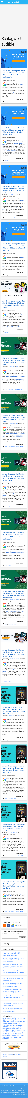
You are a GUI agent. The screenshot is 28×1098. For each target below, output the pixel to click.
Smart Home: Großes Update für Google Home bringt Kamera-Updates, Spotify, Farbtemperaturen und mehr (12, 991)
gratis (23, 1030)
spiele (19, 1035)
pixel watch (21, 1033)
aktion (5, 102)
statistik (4, 1037)
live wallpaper (7, 1033)
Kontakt (11, 1054)
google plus (19, 1030)
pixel (14, 1033)
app (3, 1020)
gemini (4, 1021)
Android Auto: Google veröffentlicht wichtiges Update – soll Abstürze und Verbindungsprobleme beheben (13, 985)
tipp (12, 1037)
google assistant (13, 1025)
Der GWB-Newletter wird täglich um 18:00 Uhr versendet (12, 933)
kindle (20, 389)
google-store (5, 1025)
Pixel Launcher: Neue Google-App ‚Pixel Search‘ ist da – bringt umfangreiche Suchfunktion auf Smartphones (12, 953)
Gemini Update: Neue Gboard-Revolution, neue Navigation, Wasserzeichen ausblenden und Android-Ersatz (13, 972)
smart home (14, 1035)
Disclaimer (4, 1056)
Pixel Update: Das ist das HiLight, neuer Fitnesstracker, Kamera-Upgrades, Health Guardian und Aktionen (13, 966)
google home (4, 1028)
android (14, 1018)
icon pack (5, 1032)
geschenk (10, 1021)
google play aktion (9, 1030)
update (15, 1037)
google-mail (21, 1021)
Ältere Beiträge (6, 917)
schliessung (8, 1035)
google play (17, 1028)
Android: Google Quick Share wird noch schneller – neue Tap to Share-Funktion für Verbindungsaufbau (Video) (13, 1010)
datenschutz (8, 1020)
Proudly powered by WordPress (20, 1094)
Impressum (5, 1054)
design (13, 1020)
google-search (18, 1023)
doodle (17, 1020)
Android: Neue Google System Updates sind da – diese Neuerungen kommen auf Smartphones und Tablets (13, 997)
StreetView (9, 1037)
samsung (4, 1035)
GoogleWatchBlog (14, 2)
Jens (16, 78)
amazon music (11, 389)
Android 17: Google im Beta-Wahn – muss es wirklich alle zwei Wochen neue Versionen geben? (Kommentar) (13, 960)
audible (9, 102)
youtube (5, 1039)
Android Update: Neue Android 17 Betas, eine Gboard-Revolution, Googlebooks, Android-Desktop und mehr (13, 978)
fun (21, 1020)
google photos (10, 1028)
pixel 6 (17, 1033)
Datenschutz (17, 1054)
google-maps (7, 1023)
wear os (20, 1037)
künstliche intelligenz (20, 1032)
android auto (21, 1018)
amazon (10, 217)
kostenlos (13, 1032)
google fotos (21, 1027)
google (16, 1021)
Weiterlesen (19, 99)
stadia (22, 1035)
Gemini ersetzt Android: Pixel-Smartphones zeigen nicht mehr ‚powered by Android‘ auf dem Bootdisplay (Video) (13, 1003)
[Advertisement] (14, 20)
